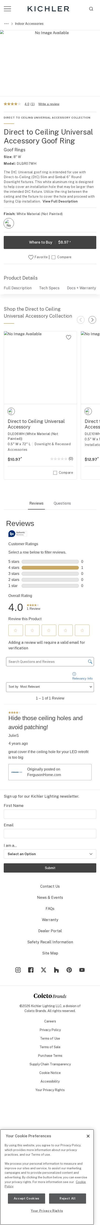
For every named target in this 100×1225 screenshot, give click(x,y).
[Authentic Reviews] (17, 533)
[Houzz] (56, 970)
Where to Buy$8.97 (50, 242)
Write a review (48, 104)
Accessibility (50, 1081)
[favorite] (68, 337)
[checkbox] (9, 223)
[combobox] (91, 9)
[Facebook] (30, 970)
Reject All (68, 1198)
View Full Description (60, 201)
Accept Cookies (26, 1198)
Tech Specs (49, 288)
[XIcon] (43, 970)
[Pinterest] (69, 970)
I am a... (10, 845)
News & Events (50, 897)
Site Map (50, 953)
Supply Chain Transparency (50, 1064)
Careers (50, 1021)
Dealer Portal (50, 931)
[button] (15, 630)
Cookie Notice (50, 1073)
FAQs (50, 908)
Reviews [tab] (36, 503)
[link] (33, 607)
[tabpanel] (50, 650)
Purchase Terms (50, 1055)
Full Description (18, 288)
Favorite (41, 257)
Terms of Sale (50, 1047)
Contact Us (50, 886)
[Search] (91, 9)
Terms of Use (50, 1038)
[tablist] (50, 504)
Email (8, 825)
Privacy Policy (50, 1030)
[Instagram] (18, 970)
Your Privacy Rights (50, 1090)
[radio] (9, 223)
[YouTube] (82, 970)
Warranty (50, 920)
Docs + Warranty (81, 288)
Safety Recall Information (50, 942)
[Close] (88, 1136)
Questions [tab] (62, 503)
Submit (50, 868)
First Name (13, 805)
